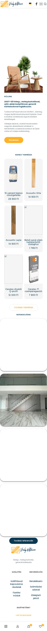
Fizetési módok (16, 594)
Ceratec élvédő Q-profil (13, 290)
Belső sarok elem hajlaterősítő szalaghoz (33, 242)
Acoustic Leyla (13, 240)
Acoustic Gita (33, 193)
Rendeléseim (36, 581)
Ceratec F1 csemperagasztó (33, 290)
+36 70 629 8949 (23, 615)
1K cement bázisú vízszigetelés (14, 194)
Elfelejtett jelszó (36, 597)
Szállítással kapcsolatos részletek (16, 584)
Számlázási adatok (36, 588)
